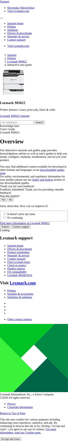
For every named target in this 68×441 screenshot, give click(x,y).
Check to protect (16, 265)
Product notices (16, 268)
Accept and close (10, 439)
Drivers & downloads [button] (19, 33)
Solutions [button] (12, 29)
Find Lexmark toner (18, 262)
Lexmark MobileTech (19, 275)
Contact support (21, 226)
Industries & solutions (19, 297)
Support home (15, 245)
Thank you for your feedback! (17, 186)
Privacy (11, 403)
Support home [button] (15, 23)
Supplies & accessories (20, 293)
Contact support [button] (16, 39)
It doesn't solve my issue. (21, 214)
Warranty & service (18, 255)
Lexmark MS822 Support (14, 115)
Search (39, 122)
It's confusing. (15, 217)
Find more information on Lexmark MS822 (25, 223)
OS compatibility (17, 271)
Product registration (18, 252)
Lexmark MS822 (17, 61)
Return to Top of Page (12, 413)
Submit (5, 226)
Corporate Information (20, 407)
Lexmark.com (23, 282)
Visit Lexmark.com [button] (18, 11)
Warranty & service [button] (18, 36)
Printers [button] (11, 26)
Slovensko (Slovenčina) (20, 7)
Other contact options (19, 319)
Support (11, 55)
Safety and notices (42, 179)
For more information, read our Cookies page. (28, 431)
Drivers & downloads (19, 248)
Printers (11, 58)
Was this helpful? (10, 196)
